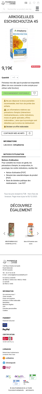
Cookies (5, 310)
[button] (4, 233)
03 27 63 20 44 (10, 273)
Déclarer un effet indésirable (17, 127)
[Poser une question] (29, 133)
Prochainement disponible (16, 93)
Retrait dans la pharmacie (11, 352)
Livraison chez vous (9, 354)
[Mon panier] (38, 3)
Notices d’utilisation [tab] (13, 154)
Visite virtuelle (7, 296)
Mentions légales (8, 304)
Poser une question (9, 298)
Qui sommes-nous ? (9, 294)
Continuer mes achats (14, 133)
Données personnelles (10, 308)
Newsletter (6, 302)
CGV (4, 306)
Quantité (5, 78)
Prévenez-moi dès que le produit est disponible (20, 83)
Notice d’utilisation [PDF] (16, 172)
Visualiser (12, 221)
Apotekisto (30, 390)
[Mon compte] (29, 3)
